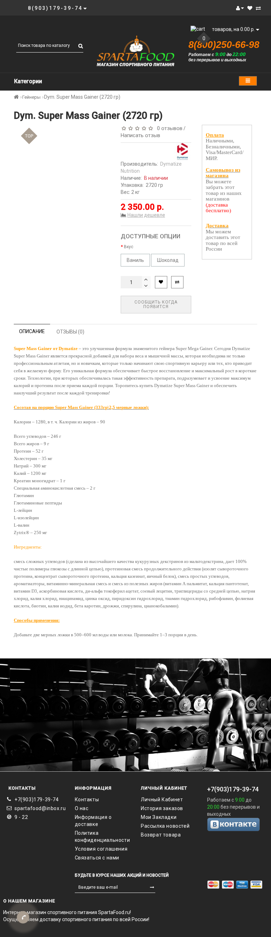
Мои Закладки (158, 817)
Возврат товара (161, 835)
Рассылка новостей (165, 826)
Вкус (128, 246)
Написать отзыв (140, 135)
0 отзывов (168, 128)
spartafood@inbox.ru (39, 808)
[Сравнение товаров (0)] (258, 8)
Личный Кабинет (162, 799)
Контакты (87, 799)
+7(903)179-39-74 (36, 799)
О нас (82, 808)
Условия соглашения (101, 849)
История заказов (162, 808)
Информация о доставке (93, 820)
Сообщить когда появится (155, 304)
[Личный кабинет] (240, 8)
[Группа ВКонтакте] (235, 824)
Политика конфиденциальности (102, 836)
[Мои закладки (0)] (249, 8)
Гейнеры (31, 97)
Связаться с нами (97, 858)
